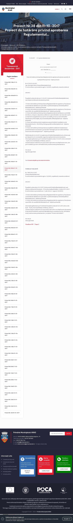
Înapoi (36, 224)
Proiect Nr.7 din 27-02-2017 (11, 374)
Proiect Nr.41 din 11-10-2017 (11, 149)
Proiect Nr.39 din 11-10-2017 (11, 162)
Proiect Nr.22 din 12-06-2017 (11, 274)
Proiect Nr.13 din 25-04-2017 (11, 334)
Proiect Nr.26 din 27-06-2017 (11, 248)
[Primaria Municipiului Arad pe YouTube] (64, 4)
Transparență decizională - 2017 (9, 49)
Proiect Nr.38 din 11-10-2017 (11, 169)
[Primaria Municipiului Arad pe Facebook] (62, 4)
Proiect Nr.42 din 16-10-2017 (11, 142)
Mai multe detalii (27, 471)
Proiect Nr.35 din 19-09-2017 (11, 189)
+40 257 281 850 (35, 2)
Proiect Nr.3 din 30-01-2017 (11, 400)
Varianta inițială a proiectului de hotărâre (39, 160)
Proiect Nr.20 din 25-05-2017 (11, 288)
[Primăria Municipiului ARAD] (8, 9)
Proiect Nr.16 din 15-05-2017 (11, 314)
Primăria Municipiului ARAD (44, 511)
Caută (68, 433)
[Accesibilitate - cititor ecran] (65, 9)
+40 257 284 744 (20, 440)
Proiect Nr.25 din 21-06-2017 (11, 255)
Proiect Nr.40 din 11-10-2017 (11, 156)
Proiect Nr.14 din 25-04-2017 (11, 327)
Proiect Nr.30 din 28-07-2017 (11, 222)
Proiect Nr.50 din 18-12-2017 (11, 89)
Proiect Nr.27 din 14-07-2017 (11, 241)
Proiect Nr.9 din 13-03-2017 (11, 360)
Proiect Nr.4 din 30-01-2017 (11, 393)
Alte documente (21, 45)
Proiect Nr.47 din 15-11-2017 (11, 109)
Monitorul (12, 45)
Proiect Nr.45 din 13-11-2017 (11, 122)
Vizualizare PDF (29, 224)
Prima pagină (4, 45)
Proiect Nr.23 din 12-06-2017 (11, 268)
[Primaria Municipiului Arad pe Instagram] (66, 4)
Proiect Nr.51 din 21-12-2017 (11, 83)
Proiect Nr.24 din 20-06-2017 (11, 261)
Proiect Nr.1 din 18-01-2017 (12, 412)
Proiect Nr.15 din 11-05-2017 (11, 321)
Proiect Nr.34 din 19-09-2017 (11, 195)
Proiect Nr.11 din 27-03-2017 (11, 347)
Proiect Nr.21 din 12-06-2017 (11, 281)
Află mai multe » (20, 520)
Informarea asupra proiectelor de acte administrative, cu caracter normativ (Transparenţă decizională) (28, 47)
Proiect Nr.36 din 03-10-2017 (11, 182)
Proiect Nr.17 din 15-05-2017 (11, 308)
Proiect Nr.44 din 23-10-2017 (11, 129)
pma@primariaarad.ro (23, 442)
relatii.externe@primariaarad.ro (26, 444)
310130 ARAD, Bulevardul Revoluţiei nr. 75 (29, 436)
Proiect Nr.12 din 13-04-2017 (11, 341)
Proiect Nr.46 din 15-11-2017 (11, 116)
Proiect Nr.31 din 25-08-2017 (11, 215)
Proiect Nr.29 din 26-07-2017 (11, 228)
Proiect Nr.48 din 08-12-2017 (11, 103)
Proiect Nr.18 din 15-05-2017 (11, 301)
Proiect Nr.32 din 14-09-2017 (11, 208)
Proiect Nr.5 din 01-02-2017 (11, 387)
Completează (45, 471)
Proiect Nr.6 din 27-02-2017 (11, 380)
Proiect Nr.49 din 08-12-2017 (11, 96)
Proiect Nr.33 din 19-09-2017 (11, 202)
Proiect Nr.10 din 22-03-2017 (11, 354)
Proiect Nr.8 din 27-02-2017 (11, 367)
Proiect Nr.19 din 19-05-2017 (11, 294)
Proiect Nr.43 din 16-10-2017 (11, 136)
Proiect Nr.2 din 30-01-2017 (11, 407)
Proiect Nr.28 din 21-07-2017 (11, 235)
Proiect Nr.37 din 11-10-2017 (11, 175)
